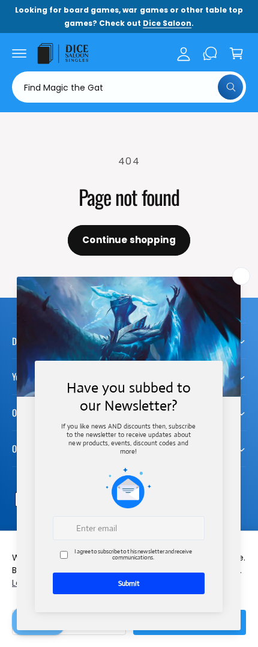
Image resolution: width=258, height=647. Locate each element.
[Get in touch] (210, 53)
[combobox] (129, 87)
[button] (19, 53)
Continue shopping (129, 239)
